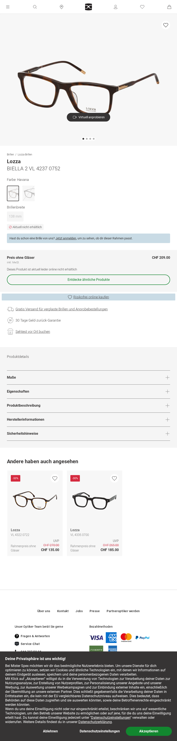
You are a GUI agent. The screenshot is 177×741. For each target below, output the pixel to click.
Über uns (43, 611)
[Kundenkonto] (115, 7)
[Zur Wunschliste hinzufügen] (165, 25)
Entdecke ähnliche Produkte (89, 280)
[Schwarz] (28, 193)
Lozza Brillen (25, 154)
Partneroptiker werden (123, 611)
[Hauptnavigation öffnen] (7, 7)
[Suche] (34, 7)
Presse (95, 611)
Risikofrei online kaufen (91, 297)
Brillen (10, 154)
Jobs (79, 611)
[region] (88, 514)
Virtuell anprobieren (92, 117)
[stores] (61, 7)
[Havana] (13, 193)
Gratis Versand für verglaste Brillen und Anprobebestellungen (62, 309)
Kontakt (63, 611)
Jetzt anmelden (65, 238)
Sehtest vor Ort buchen (33, 331)
